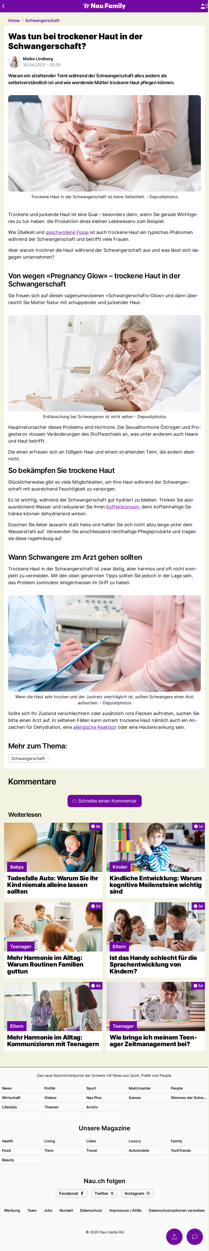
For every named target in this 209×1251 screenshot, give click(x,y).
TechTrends (181, 1150)
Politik (49, 1088)
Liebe (91, 1141)
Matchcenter (140, 1088)
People (177, 1088)
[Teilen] (174, 1237)
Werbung (12, 1210)
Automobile (139, 1150)
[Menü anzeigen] (204, 6)
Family (176, 1141)
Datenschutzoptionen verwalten (177, 1210)
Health (7, 1141)
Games (135, 1097)
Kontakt (66, 1210)
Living (49, 1141)
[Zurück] (3, 6)
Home (14, 20)
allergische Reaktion (94, 727)
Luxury (135, 1141)
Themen (51, 1107)
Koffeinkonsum (122, 506)
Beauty (8, 1160)
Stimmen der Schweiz (189, 1097)
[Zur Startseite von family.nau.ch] (104, 6)
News (7, 1088)
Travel (91, 1150)
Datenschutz (91, 1210)
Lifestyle (9, 1107)
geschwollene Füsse (67, 232)
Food (6, 1150)
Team (32, 1210)
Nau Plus (94, 1097)
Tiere (48, 1150)
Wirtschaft (11, 1097)
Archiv (92, 1107)
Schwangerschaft (42, 20)
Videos (50, 1097)
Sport (91, 1088)
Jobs (48, 1210)
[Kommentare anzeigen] (195, 1237)
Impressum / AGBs (125, 1210)
